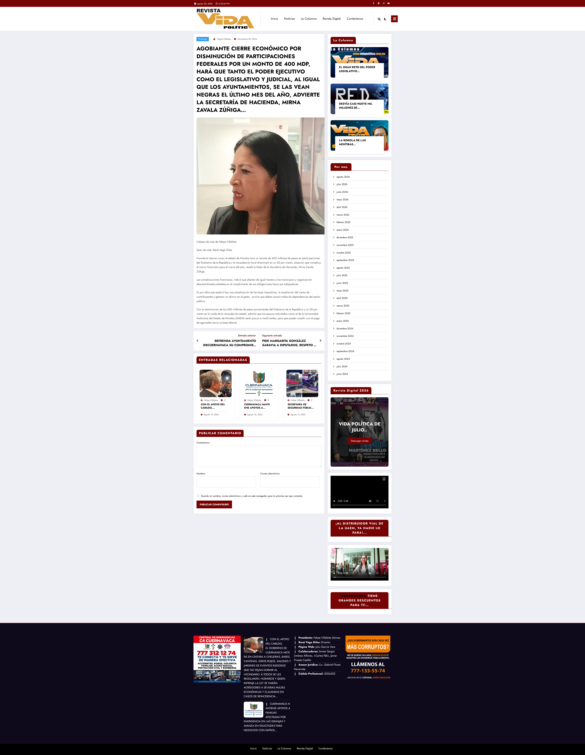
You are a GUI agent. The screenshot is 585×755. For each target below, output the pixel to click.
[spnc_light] (385, 18)
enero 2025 (343, 321)
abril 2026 (342, 207)
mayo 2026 (342, 199)
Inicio (274, 18)
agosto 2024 (343, 359)
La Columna (309, 18)
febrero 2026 (343, 222)
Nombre (201, 473)
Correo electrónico (270, 473)
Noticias (289, 18)
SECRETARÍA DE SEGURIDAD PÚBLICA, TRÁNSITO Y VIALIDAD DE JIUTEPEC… (301, 406)
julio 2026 (342, 184)
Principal (203, 39)
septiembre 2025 (345, 260)
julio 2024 (342, 366)
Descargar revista (359, 441)
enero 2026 (343, 230)
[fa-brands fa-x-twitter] (378, 3)
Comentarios (203, 442)
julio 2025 (342, 275)
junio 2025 (342, 283)
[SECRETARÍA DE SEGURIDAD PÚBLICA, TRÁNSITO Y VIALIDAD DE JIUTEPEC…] (302, 383)
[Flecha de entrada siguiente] (320, 340)
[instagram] (383, 3)
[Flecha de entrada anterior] (198, 340)
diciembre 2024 (345, 328)
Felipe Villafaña (224, 39)
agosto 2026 (343, 177)
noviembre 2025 (345, 245)
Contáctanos (355, 18)
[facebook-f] (373, 3)
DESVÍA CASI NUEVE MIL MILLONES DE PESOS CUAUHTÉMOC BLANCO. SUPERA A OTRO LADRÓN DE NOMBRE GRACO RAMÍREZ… (359, 106)
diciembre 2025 (345, 237)
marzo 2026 (343, 214)
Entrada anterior (247, 335)
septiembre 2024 (345, 351)
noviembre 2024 (345, 336)
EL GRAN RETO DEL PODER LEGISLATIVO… (357, 69)
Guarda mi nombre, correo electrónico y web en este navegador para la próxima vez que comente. (252, 496)
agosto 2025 (343, 267)
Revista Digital (332, 18)
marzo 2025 (343, 305)
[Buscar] (379, 19)
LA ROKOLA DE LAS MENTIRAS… (352, 142)
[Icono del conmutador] (394, 18)
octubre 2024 (344, 343)
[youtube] (388, 3)
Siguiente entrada (272, 335)
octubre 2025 (344, 252)
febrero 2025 (343, 313)
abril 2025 (342, 298)
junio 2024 (342, 374)
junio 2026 (342, 192)
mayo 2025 (342, 290)
